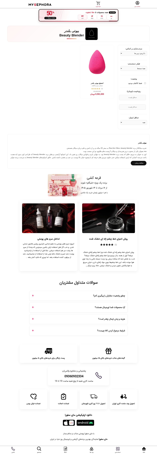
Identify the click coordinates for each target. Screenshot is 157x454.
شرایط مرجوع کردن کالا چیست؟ (111, 330)
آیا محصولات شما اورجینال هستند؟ (110, 307)
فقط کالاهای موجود (135, 83)
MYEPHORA (40, 4)
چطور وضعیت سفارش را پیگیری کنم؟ (109, 295)
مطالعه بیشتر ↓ (139, 163)
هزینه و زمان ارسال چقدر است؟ (111, 319)
